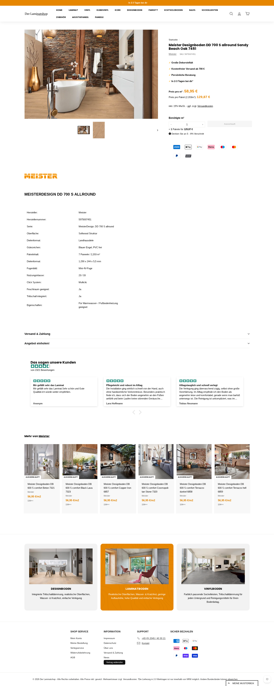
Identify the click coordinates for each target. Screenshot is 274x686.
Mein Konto (76, 638)
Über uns (108, 648)
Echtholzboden (173, 10)
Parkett (153, 10)
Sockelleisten (210, 10)
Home (59, 10)
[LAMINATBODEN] (137, 566)
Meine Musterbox (243, 683)
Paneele (99, 17)
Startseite (173, 40)
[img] (139, 366)
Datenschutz (110, 643)
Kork (118, 10)
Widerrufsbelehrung (80, 652)
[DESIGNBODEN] (61, 566)
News (106, 657)
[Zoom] (91, 74)
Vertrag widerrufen (114, 662)
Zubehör (61, 17)
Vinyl (87, 10)
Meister (172, 54)
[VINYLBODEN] (213, 566)
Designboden (134, 10)
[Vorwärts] (156, 130)
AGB (72, 657)
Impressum (109, 638)
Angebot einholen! (36, 343)
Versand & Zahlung (37, 333)
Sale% (192, 10)
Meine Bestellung (79, 643)
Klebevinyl (102, 10)
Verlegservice (77, 648)
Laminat (73, 10)
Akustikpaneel (80, 17)
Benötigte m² (176, 118)
